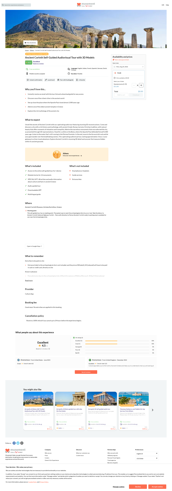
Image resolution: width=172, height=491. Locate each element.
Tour (119, 73)
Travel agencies (112, 460)
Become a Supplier (113, 462)
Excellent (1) (78, 340)
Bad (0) (77, 353)
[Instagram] (21, 443)
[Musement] (86, 5)
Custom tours (80, 455)
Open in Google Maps (34, 246)
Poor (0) (77, 350)
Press (46, 455)
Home (26, 50)
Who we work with (113, 453)
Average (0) (78, 347)
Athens (32, 50)
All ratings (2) (79, 337)
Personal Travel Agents (114, 458)
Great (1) (77, 343)
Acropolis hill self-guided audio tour (99, 409)
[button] (128, 72)
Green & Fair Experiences (52, 460)
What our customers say (83, 453)
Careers (47, 458)
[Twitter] (18, 443)
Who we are (48, 453)
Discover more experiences (71, 155)
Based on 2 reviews (38, 63)
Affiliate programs (113, 455)
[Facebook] (14, 443)
